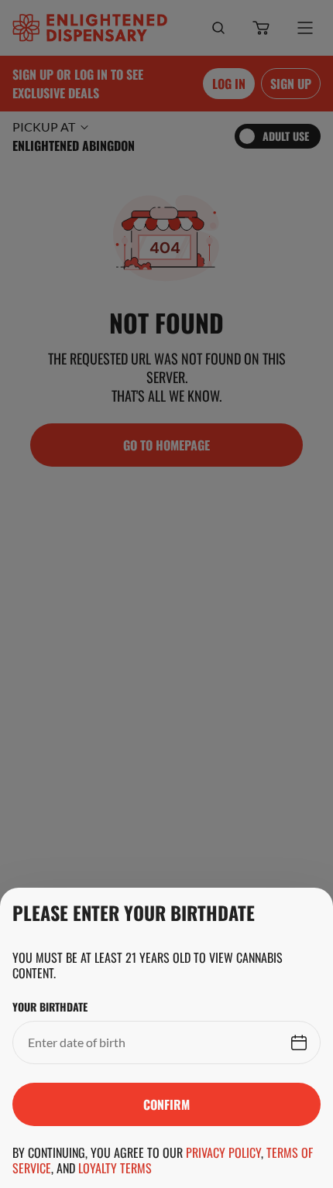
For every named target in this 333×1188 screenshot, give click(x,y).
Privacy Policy (223, 1152)
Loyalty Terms (115, 1168)
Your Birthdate (50, 1007)
